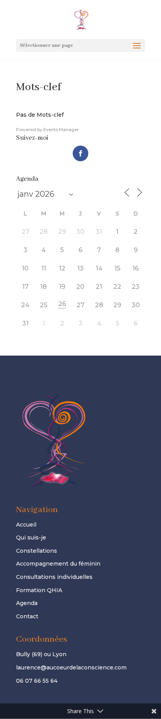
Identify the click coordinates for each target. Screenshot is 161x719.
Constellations (36, 550)
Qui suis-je (31, 537)
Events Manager (61, 129)
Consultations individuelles (54, 576)
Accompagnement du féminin (58, 563)
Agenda (27, 603)
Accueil (26, 524)
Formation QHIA (39, 590)
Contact (27, 616)
